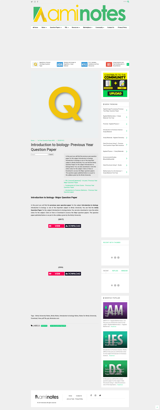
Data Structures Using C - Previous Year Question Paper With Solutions (115, 371)
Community (99, 27)
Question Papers (55, 27)
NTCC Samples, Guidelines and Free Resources (94, 64)
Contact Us (110, 27)
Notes (43, 27)
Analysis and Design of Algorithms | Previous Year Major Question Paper (45, 63)
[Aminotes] (80, 23)
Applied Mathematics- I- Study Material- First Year (115, 313)
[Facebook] (37, 1)
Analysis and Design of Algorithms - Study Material (70, 64)
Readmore (113, 326)
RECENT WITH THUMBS (111, 242)
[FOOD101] (61, 140)
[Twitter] (32, 1)
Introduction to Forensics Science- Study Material (113, 342)
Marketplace (87, 27)
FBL (66, 27)
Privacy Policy (122, 27)
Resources (75, 27)
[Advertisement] (80, 45)
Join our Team (70, 399)
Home (36, 27)
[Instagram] (35, 1)
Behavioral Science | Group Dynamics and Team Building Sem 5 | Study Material (118, 63)
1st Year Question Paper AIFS (46, 140)
